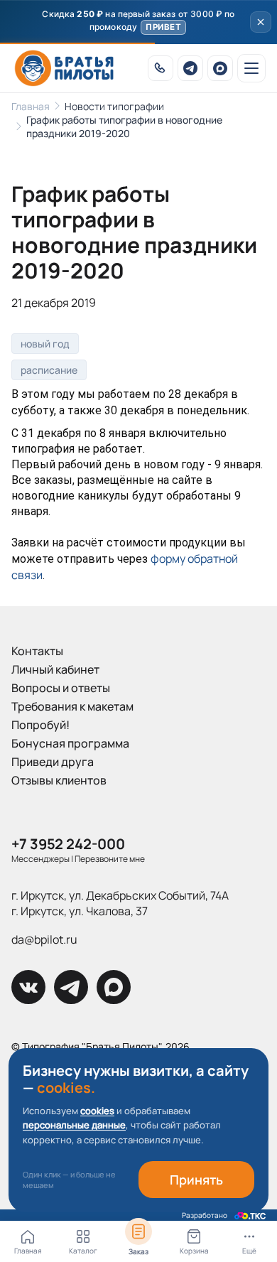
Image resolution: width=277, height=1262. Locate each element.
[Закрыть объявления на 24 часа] (260, 22)
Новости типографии (114, 106)
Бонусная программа (70, 743)
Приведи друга (52, 762)
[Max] (220, 68)
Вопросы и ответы (60, 688)
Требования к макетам (72, 706)
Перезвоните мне (110, 859)
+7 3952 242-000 (68, 843)
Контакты (37, 651)
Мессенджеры (40, 859)
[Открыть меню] (251, 68)
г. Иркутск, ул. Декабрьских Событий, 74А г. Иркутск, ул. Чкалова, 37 (120, 903)
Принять (196, 1179)
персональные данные (74, 1124)
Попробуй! (40, 725)
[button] (138, 22)
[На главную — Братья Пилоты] (63, 68)
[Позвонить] (160, 68)
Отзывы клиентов (59, 780)
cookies (97, 1110)
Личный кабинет (55, 669)
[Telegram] (190, 68)
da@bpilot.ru (44, 939)
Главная (30, 106)
